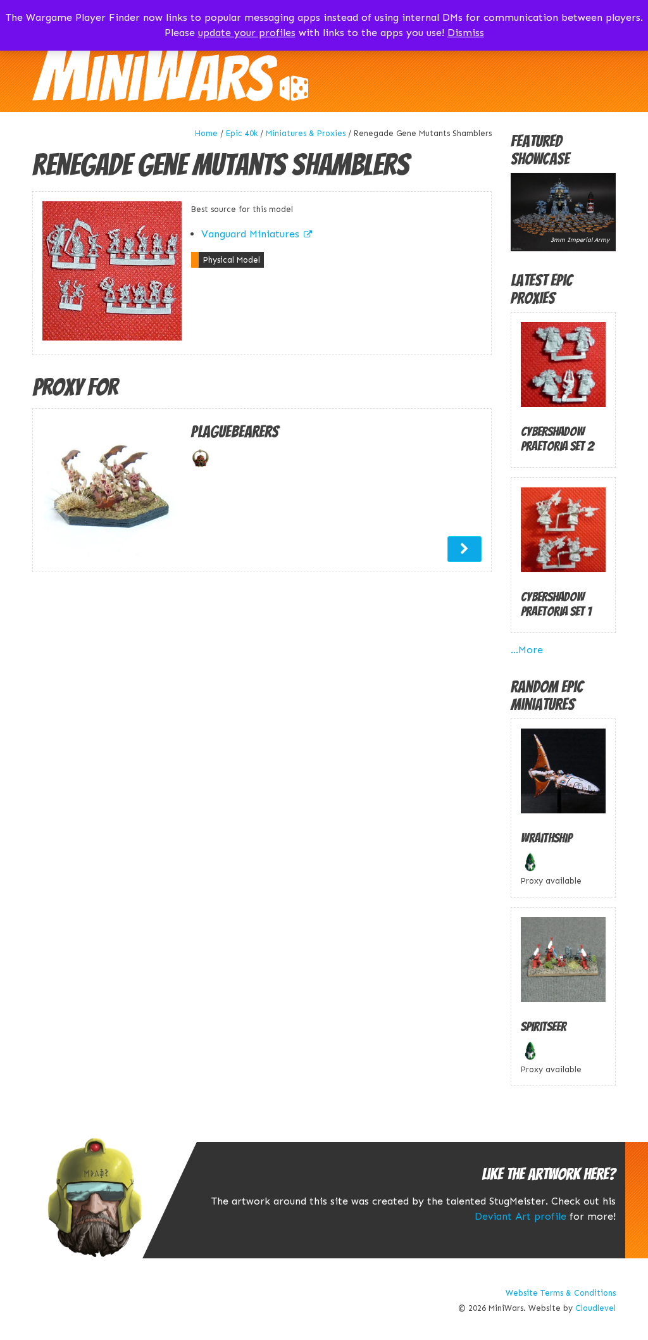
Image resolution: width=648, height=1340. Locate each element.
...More (527, 650)
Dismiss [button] (465, 33)
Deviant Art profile (520, 1216)
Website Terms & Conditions (561, 1293)
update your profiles (247, 33)
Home (206, 133)
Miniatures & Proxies (306, 133)
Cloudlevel (595, 1308)
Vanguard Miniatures (250, 234)
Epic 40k (242, 133)
